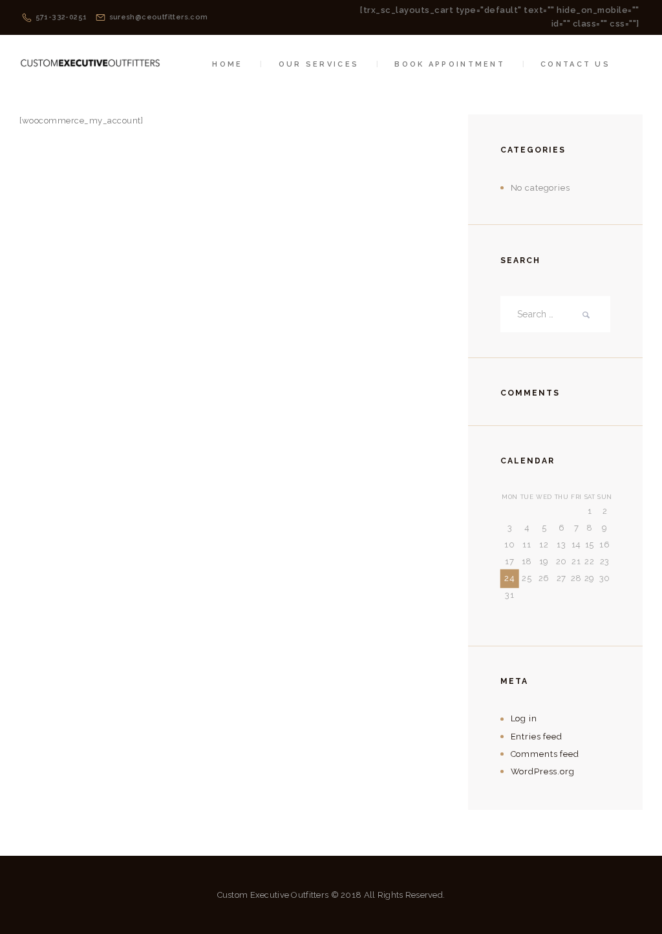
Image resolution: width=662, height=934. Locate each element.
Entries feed (536, 736)
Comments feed (545, 754)
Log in (524, 718)
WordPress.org (543, 771)
